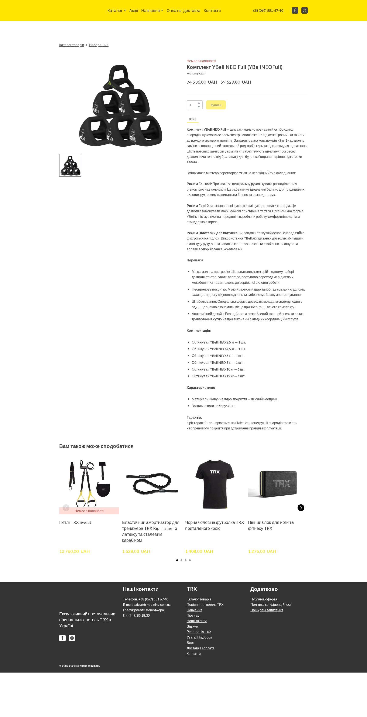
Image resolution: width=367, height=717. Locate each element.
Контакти (212, 10)
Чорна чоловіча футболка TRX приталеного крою (214, 525)
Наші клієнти (197, 621)
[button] (268, 10)
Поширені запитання (266, 610)
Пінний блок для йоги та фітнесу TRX (271, 525)
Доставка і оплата (201, 648)
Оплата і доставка (183, 10)
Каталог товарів (71, 45)
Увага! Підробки (199, 637)
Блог (190, 642)
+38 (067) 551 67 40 (153, 599)
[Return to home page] (69, 10)
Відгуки (192, 626)
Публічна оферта (263, 599)
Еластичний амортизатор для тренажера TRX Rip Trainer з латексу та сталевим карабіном (150, 531)
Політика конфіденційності (271, 604)
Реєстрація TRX (199, 632)
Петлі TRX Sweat (75, 522)
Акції (133, 10)
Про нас (193, 615)
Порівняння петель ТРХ (205, 604)
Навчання (150, 10)
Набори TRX (99, 45)
